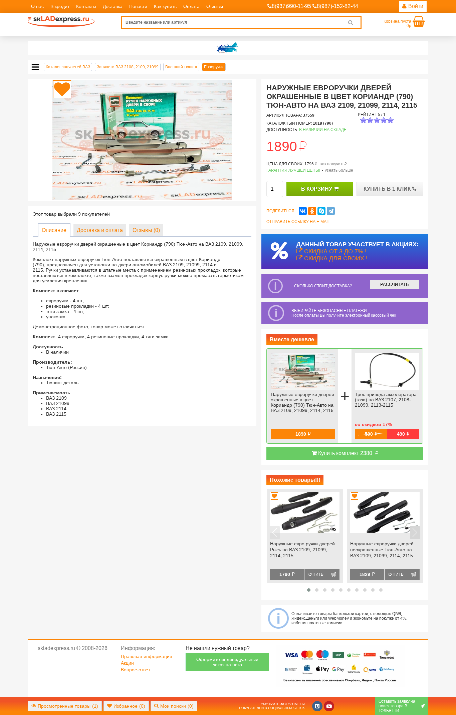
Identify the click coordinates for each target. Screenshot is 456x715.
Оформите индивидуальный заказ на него (227, 662)
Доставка (113, 6)
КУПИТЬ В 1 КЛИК (388, 189)
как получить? (333, 164)
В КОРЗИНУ (317, 189)
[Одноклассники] (312, 211)
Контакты (86, 6)
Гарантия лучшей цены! (293, 170)
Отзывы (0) (146, 230)
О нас (37, 6)
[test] (228, 48)
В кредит (59, 6)
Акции (127, 663)
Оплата (191, 6)
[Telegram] (331, 211)
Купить (315, 574)
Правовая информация (146, 656)
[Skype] (321, 211)
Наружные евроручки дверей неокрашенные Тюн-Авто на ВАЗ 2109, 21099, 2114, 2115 (382, 549)
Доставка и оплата (100, 230)
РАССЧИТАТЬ (394, 284)
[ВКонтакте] (303, 211)
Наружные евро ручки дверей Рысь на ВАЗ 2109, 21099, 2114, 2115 (302, 549)
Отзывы (214, 6)
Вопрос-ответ (135, 669)
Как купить (165, 6)
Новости (138, 6)
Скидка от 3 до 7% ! (334, 251)
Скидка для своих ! (335, 258)
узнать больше (339, 170)
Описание (54, 230)
